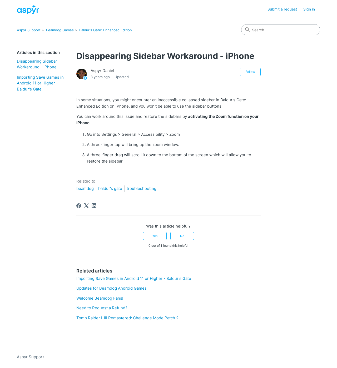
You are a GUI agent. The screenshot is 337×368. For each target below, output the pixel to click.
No (182, 236)
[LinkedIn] (94, 205)
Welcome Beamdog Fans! (99, 298)
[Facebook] (78, 205)
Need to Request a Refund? (101, 307)
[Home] (28, 9)
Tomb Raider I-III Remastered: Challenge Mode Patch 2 (127, 317)
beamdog (85, 188)
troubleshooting (141, 188)
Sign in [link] (309, 9)
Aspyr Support (29, 30)
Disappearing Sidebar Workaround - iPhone (37, 64)
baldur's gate (110, 188)
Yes (154, 236)
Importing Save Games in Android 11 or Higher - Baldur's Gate (40, 83)
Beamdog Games (60, 30)
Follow (250, 72)
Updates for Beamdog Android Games (111, 288)
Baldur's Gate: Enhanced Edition (105, 30)
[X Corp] (86, 205)
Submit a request (282, 9)
